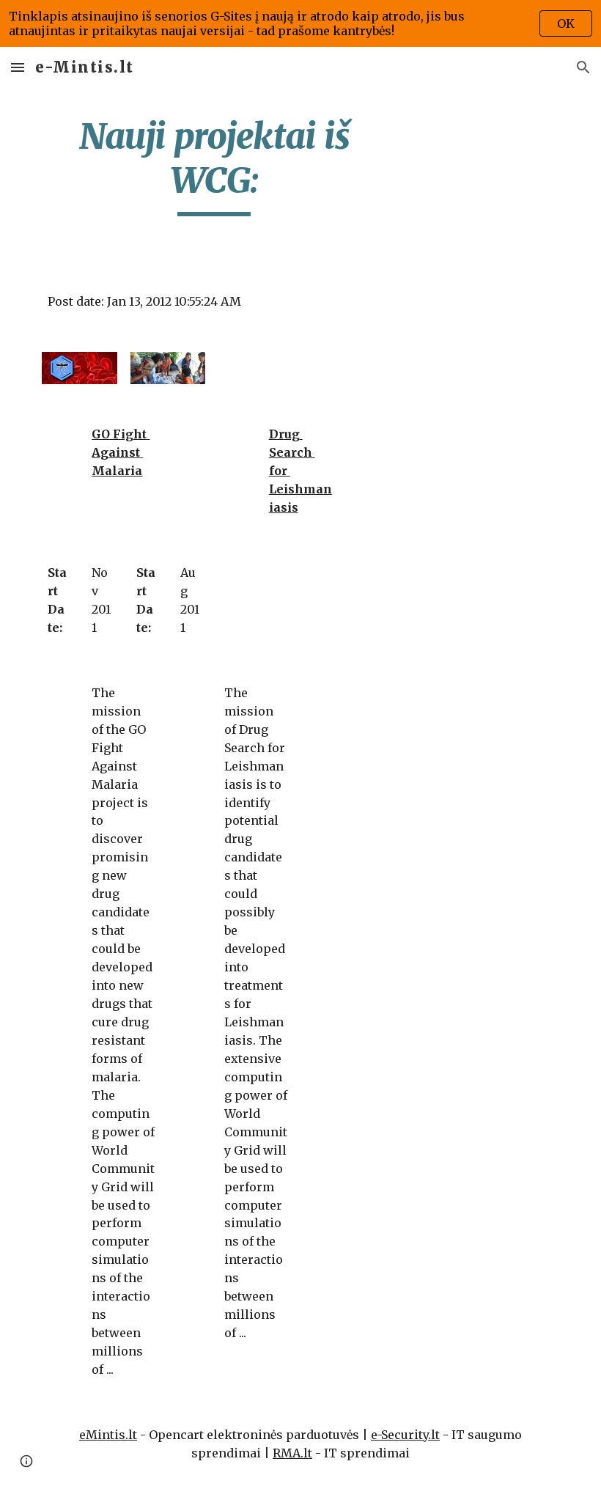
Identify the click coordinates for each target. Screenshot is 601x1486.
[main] (214, 165)
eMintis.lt (108, 1434)
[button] (17, 67)
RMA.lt (292, 1453)
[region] (300, 23)
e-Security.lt (405, 1434)
